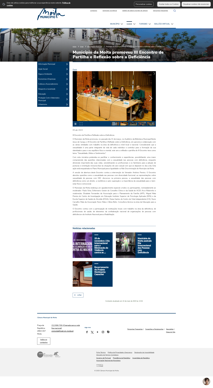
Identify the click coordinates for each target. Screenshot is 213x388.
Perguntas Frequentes (135, 329)
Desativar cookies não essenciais (196, 4)
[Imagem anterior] (78, 98)
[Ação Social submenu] (66, 69)
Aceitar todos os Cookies (169, 4)
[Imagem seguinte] (151, 98)
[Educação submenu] (66, 94)
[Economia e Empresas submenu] (66, 79)
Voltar (79, 295)
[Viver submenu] (134, 24)
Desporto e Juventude (46, 89)
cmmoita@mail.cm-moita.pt (62, 331)
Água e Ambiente (45, 74)
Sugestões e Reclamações (154, 329)
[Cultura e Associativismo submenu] (66, 84)
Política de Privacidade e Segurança (120, 352)
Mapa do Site (170, 332)
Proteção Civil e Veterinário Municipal (48, 99)
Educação (42, 94)
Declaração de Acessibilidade (144, 352)
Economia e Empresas (47, 79)
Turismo (143, 24)
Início (74, 46)
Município (114, 24)
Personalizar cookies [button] (144, 4)
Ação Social (43, 69)
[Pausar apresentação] (75, 124)
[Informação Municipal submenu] (66, 64)
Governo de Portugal (103, 358)
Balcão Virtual (162, 24)
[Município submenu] (121, 24)
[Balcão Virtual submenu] (172, 24)
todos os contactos (44, 341)
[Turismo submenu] (149, 24)
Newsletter (170, 329)
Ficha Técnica (101, 352)
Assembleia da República (141, 358)
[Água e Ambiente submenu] (66, 74)
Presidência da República (121, 358)
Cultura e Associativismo (48, 84)
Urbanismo (42, 104)
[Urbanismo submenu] (66, 104)
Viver (129, 24)
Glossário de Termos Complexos (107, 355)
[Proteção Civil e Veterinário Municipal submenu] (66, 99)
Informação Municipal (94, 46)
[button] (115, 123)
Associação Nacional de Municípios (108, 360)
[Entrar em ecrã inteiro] (81, 124)
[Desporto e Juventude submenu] (66, 89)
